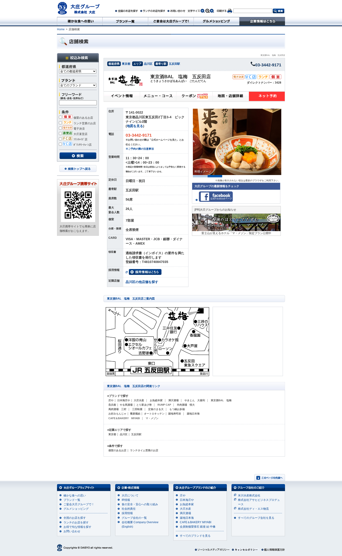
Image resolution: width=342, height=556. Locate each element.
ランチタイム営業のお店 (144, 450)
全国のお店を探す (75, 517)
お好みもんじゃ (117, 413)
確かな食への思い (75, 495)
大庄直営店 (80, 134)
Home (61, 29)
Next (284, 141)
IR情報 (126, 500)
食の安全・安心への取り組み (140, 504)
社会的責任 (129, 508)
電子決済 (79, 128)
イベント (122, 96)
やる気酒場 (126, 404)
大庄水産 (139, 400)
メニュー (158, 96)
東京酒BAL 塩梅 (221, 400)
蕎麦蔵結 (135, 413)
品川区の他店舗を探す (142, 282)
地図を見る (135, 126)
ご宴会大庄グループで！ (79, 504)
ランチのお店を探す (76, 522)
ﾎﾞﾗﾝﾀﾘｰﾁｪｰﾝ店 (83, 144)
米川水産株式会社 (249, 495)
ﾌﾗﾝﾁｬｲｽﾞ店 (80, 139)
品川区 (148, 63)
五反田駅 (174, 63)
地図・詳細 (230, 96)
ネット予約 (267, 96)
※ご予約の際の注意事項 (140, 148)
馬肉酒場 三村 (117, 409)
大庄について (130, 495)
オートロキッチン (154, 413)
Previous (187, 141)
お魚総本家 (156, 400)
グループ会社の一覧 (134, 517)
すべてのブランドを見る (195, 535)
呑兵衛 (112, 404)
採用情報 (127, 513)
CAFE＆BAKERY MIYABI (124, 418)
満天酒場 (173, 400)
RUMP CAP (164, 404)
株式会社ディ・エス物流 (253, 508)
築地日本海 (193, 413)
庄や (111, 400)
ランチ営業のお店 (85, 123)
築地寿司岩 (174, 413)
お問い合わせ (72, 531)
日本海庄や (123, 400)
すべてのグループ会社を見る (256, 517)
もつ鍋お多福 (177, 409)
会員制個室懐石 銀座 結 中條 (197, 526)
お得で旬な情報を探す (77, 527)
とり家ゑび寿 (144, 404)
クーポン (194, 96)
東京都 (126, 63)
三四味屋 (137, 409)
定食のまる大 (156, 409)
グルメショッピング (76, 508)
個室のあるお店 (83, 117)
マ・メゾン (152, 418)
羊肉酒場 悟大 (186, 404)
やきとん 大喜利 (194, 400)
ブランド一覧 (72, 500)
